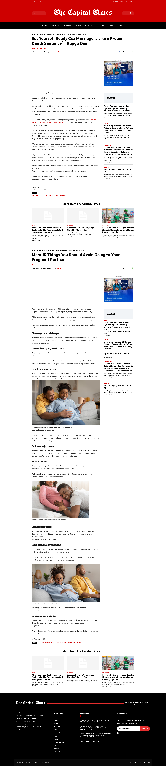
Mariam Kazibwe (83, 193)
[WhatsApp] (132, 52)
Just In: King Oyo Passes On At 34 (117, 170)
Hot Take (40, 34)
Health (106, 123)
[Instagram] (35, 2)
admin (59, 52)
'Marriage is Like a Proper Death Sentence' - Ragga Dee (57, 193)
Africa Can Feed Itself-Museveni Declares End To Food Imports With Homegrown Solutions (47, 229)
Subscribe (145, 728)
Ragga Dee (63, 195)
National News (108, 145)
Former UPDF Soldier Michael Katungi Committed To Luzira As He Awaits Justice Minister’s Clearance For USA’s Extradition (118, 151)
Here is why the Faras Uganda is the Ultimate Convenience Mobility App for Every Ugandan (118, 229)
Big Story (107, 104)
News (33, 225)
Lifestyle (43, 48)
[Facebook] (32, 2)
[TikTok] (38, 2)
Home (33, 34)
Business (70, 225)
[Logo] (83, 12)
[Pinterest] (128, 52)
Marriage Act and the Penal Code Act (45, 195)
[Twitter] (41, 2)
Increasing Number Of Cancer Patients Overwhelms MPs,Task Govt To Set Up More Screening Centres (118, 129)
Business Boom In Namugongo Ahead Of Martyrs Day (80, 228)
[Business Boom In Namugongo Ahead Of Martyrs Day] (83, 215)
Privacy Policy (138, 733)
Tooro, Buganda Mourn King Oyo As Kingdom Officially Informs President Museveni (117, 108)
